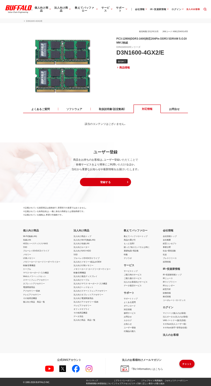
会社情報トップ (170, 236)
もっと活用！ (129, 243)
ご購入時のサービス (133, 274)
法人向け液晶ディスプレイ (85, 276)
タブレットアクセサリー (34, 283)
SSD (25, 247)
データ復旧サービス (133, 285)
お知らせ (128, 323)
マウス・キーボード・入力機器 (36, 272)
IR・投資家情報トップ (172, 274)
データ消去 (78, 316)
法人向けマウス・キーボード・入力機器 (90, 283)
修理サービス (130, 312)
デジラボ (128, 258)
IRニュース (168, 278)
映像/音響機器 (29, 265)
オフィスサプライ (81, 309)
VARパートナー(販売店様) (174, 320)
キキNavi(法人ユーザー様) (174, 323)
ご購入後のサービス (133, 278)
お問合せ (128, 316)
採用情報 (167, 261)
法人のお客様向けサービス (136, 281)
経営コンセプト (170, 243)
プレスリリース (170, 258)
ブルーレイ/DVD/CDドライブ (36, 250)
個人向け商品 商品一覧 (34, 301)
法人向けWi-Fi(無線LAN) (84, 239)
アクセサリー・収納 (31, 290)
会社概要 (167, 239)
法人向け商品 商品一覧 (84, 319)
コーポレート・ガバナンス (174, 300)
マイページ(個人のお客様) (174, 312)
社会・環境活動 (169, 250)
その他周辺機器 (30, 298)
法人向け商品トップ (82, 236)
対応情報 (128, 309)
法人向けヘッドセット (83, 287)
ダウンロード (130, 305)
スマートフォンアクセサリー (36, 279)
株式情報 (167, 296)
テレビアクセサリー (32, 294)
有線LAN (27, 239)
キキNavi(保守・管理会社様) (175, 327)
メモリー (27, 254)
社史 (165, 254)
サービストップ (131, 270)
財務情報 (167, 292)
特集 (126, 254)
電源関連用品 (29, 287)
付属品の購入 (130, 331)
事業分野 (167, 247)
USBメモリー (29, 258)
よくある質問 (130, 302)
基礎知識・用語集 (131, 250)
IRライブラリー (170, 281)
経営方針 (167, 289)
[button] (105, 182)
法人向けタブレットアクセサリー (88, 294)
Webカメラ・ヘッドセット (34, 276)
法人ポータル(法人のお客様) (175, 316)
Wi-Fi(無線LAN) (30, 236)
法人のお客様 (171, 335)
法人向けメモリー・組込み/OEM (87, 261)
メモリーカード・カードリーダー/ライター (41, 261)
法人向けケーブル (81, 279)
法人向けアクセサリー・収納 (86, 301)
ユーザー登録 (130, 327)
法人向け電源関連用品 (83, 298)
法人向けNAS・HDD (82, 250)
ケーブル (27, 268)
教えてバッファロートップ (136, 236)
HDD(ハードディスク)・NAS (35, 243)
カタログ (128, 320)
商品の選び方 (130, 239)
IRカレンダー (169, 285)
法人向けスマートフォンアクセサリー (90, 290)
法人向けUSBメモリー (83, 265)
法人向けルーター (81, 247)
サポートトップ (131, 298)
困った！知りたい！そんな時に (137, 247)
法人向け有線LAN (81, 243)
